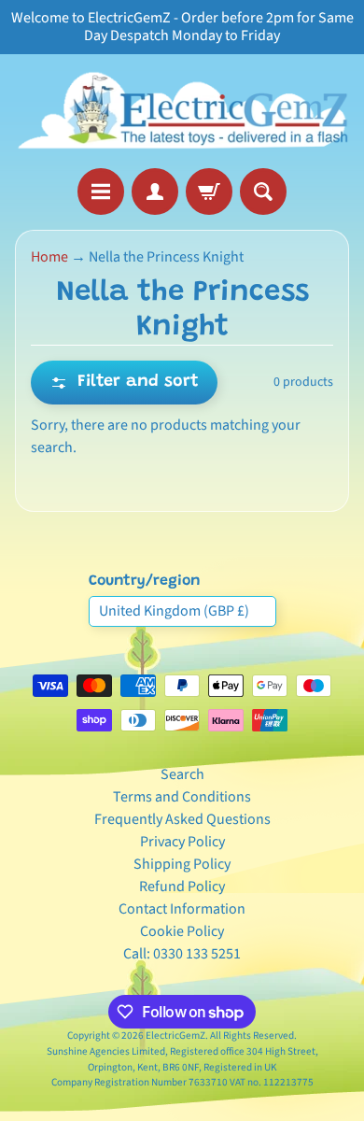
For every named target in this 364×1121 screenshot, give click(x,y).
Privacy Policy (182, 841)
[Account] (155, 191)
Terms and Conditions (182, 797)
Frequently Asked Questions (182, 819)
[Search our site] (263, 191)
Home (49, 257)
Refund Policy (182, 886)
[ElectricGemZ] (182, 111)
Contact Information (182, 909)
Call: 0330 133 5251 (182, 954)
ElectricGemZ (175, 1036)
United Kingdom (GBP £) (174, 611)
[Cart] (209, 191)
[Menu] (100, 191)
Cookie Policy (182, 931)
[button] (124, 382)
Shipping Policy (182, 864)
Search (182, 774)
